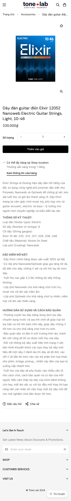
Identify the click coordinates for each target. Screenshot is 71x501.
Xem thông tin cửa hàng (22, 173)
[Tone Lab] (35, 5)
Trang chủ (8, 14)
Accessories (28, 14)
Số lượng (8, 137)
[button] (64, 5)
